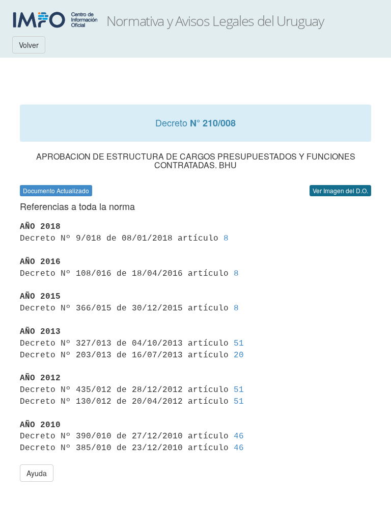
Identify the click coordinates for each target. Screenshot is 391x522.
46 (239, 436)
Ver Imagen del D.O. (340, 190)
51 (239, 343)
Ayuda (36, 473)
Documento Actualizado (56, 190)
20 (239, 355)
